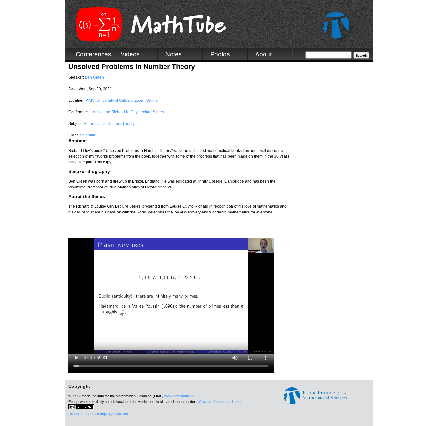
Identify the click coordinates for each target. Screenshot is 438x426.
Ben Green (94, 77)
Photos (220, 54)
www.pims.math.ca (179, 396)
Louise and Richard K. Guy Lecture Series (127, 112)
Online (152, 100)
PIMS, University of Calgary (108, 100)
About (263, 54)
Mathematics (94, 123)
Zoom (139, 100)
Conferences (93, 54)
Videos (130, 54)
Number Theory (121, 123)
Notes (173, 54)
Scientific (88, 135)
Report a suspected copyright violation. (98, 414)
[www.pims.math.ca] (315, 403)
